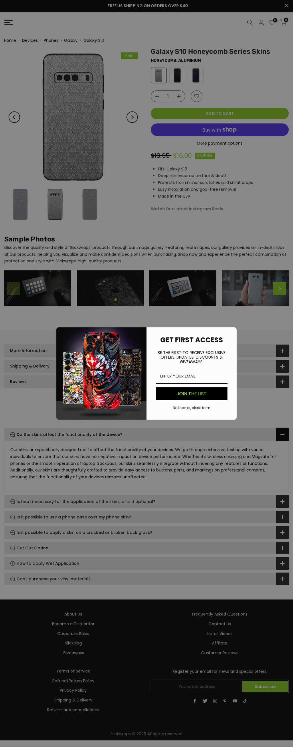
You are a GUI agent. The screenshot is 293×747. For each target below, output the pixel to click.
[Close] (230, 334)
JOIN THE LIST (192, 393)
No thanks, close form (191, 407)
